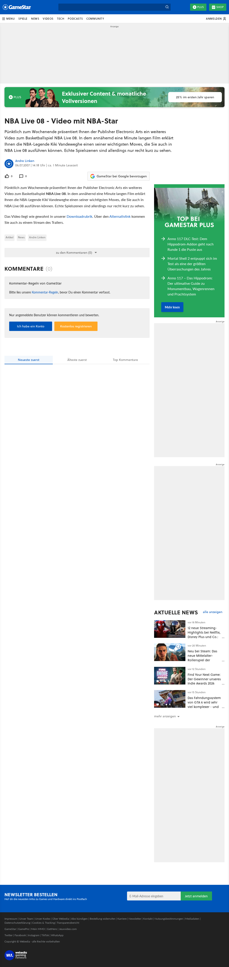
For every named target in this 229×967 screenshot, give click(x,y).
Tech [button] (60, 19)
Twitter (8, 935)
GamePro (23, 929)
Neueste (28, 360)
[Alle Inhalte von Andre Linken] (8, 163)
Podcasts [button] (75, 19)
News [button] (35, 19)
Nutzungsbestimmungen (169, 919)
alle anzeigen (212, 612)
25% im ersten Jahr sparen (195, 97)
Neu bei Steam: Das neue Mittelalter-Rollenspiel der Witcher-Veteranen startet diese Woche (202, 660)
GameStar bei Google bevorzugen (122, 176)
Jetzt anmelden (196, 896)
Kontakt (148, 919)
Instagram (33, 935)
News (21, 237)
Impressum (10, 919)
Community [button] (95, 19)
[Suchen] (167, 7)
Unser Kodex (42, 919)
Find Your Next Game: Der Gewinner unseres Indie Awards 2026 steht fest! (204, 681)
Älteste (77, 360)
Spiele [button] (23, 19)
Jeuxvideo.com (68, 929)
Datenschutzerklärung (17, 923)
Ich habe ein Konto (30, 326)
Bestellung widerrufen (102, 919)
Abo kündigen (79, 919)
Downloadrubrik (79, 216)
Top (125, 360)
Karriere (122, 919)
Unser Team (26, 919)
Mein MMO (38, 929)
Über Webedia (60, 919)
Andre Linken (24, 161)
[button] (8, 19)
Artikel (9, 237)
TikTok (45, 935)
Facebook (20, 935)
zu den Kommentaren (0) (74, 252)
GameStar (10, 929)
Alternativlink (120, 216)
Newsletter (135, 919)
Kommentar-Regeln (45, 292)
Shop (220, 7)
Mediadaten (192, 919)
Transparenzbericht (68, 923)
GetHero (52, 929)
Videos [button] (48, 19)
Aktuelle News (176, 612)
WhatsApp (57, 935)
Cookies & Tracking (43, 923)
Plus (200, 7)
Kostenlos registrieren (76, 326)
